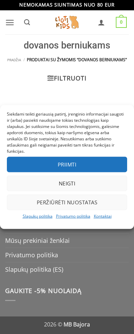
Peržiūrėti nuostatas (67, 202)
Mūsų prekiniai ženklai (37, 240)
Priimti (67, 164)
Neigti (67, 183)
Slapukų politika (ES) (34, 269)
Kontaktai (103, 216)
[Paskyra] (101, 22)
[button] (9, 22)
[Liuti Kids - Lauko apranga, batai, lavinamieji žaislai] (67, 22)
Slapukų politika (38, 216)
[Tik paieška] (26, 22)
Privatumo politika (73, 216)
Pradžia (14, 60)
